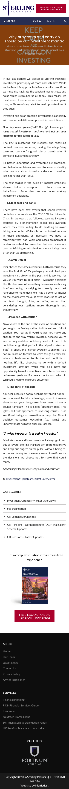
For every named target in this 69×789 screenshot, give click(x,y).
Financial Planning (14, 699)
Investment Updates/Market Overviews (30, 478)
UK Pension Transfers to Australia (23, 728)
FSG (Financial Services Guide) (21, 705)
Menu (10, 20)
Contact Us (10, 668)
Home (10, 46)
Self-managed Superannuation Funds (25, 722)
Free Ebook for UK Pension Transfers (51, 8)
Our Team (9, 657)
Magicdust (41, 785)
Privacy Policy (11, 674)
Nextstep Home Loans (16, 716)
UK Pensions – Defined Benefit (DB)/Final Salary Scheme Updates (36, 527)
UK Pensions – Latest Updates (25, 537)
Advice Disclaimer (14, 679)
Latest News (22, 46)
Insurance (9, 711)
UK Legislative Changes (21, 516)
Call (35, 21)
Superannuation (16, 508)
